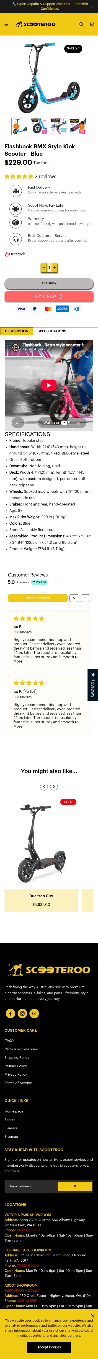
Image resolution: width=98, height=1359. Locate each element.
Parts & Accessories (21, 1049)
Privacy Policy (16, 1074)
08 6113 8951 (27, 1301)
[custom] (10, 1013)
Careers (11, 1128)
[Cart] (91, 24)
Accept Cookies (49, 1347)
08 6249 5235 (28, 1265)
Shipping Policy (17, 1057)
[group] (20, 126)
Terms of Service (18, 1083)
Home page (14, 1111)
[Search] (81, 24)
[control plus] (54, 267)
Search (10, 1120)
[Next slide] (82, 126)
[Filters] (74, 598)
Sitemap (11, 1136)
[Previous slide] (44, 786)
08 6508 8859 (28, 1230)
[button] (20, 176)
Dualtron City (41, 896)
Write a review (38, 598)
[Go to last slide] (16, 126)
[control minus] (44, 267)
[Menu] (6, 24)
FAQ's (10, 1041)
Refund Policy (16, 1066)
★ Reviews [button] (92, 684)
